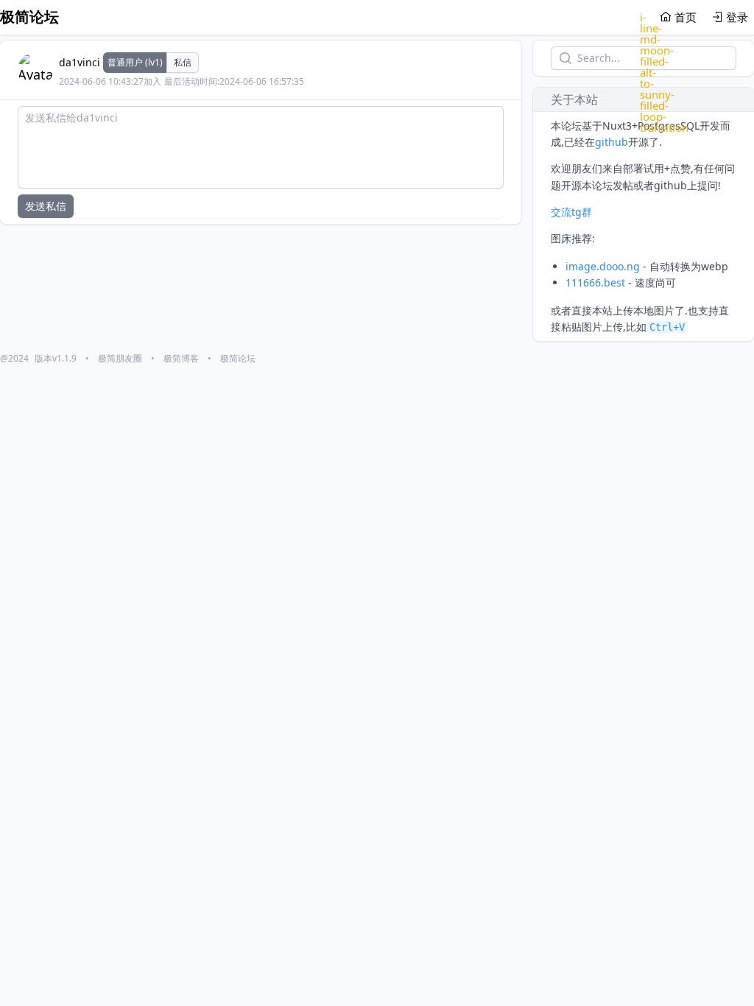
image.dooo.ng (603, 266)
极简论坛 (238, 359)
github (611, 142)
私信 (182, 62)
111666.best (595, 282)
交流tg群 (571, 212)
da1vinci (79, 62)
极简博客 (181, 359)
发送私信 (45, 206)
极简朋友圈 (120, 359)
